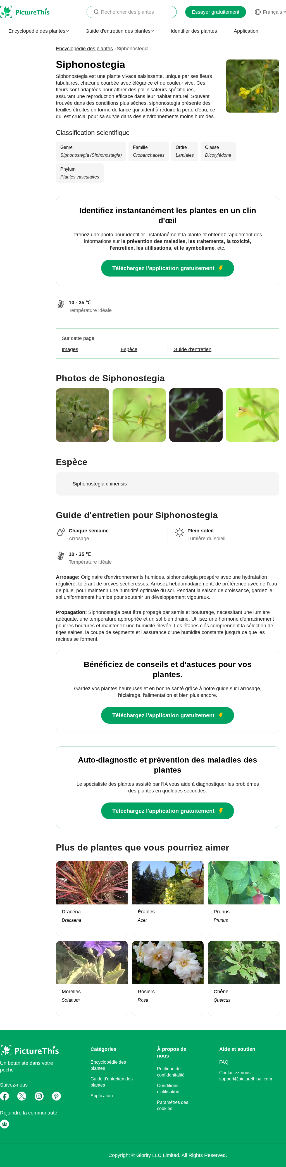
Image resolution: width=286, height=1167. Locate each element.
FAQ (223, 1062)
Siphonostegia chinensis (100, 484)
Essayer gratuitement (215, 12)
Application (246, 31)
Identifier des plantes (194, 31)
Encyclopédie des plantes (84, 48)
